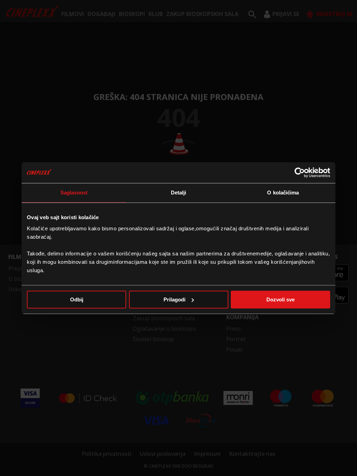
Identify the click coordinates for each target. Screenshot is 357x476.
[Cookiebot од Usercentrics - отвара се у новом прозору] (299, 172)
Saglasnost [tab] (74, 192)
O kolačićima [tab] (283, 192)
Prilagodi (174, 299)
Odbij (76, 299)
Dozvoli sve (280, 299)
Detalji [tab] (179, 192)
